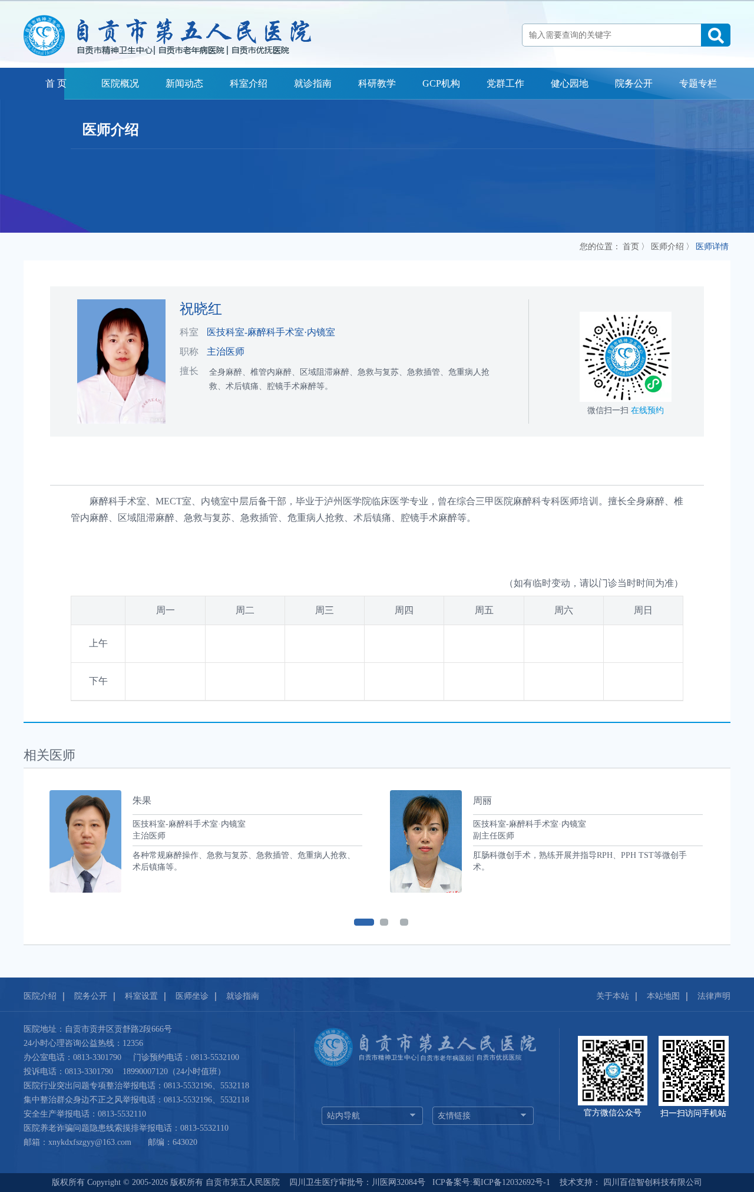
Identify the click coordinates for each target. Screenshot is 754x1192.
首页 (631, 246)
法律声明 (713, 996)
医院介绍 (40, 996)
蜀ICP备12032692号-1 (511, 1182)
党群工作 (505, 83)
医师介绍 (667, 246)
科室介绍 (248, 83)
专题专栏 (698, 83)
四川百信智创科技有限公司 (651, 1182)
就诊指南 (313, 83)
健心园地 (569, 83)
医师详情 (712, 246)
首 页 (56, 83)
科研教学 (377, 83)
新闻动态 (184, 83)
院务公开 (634, 83)
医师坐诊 (192, 996)
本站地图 (663, 996)
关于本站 (612, 996)
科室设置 (141, 996)
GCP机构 (441, 83)
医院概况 (120, 83)
